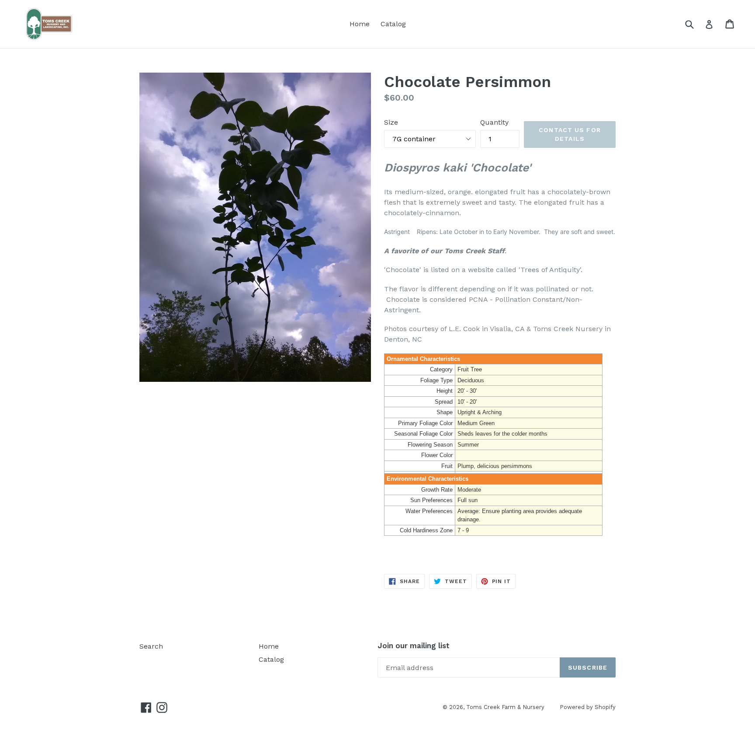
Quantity (494, 122)
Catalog (393, 24)
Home (360, 24)
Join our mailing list (414, 645)
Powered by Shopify (588, 707)
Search (151, 646)
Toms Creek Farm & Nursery (505, 707)
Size (391, 122)
